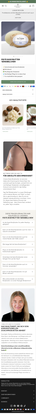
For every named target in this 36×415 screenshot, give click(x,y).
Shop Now (18, 17)
